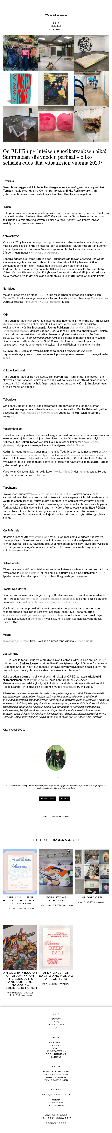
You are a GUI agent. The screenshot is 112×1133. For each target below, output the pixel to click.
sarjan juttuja (43, 242)
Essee (56, 1048)
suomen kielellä (29, 572)
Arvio (56, 1045)
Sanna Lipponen (56, 1074)
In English (56, 1025)
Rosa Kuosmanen (56, 1071)
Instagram (56, 1106)
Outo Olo (39, 475)
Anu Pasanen (56, 1077)
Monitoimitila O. (63, 471)
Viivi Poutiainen (56, 1080)
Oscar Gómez (99, 298)
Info (56, 1022)
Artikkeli (56, 29)
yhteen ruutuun (84, 641)
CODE (62, 1123)
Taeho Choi (45, 905)
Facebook (56, 1103)
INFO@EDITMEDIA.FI (56, 1095)
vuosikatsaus (60, 816)
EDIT (56, 23)
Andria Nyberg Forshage (20, 993)
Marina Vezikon (12, 298)
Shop (56, 1100)
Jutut (56, 1019)
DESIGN (51, 1123)
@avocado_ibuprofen (16, 641)
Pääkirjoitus (56, 1054)
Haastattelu (56, 1051)
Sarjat (56, 1057)
